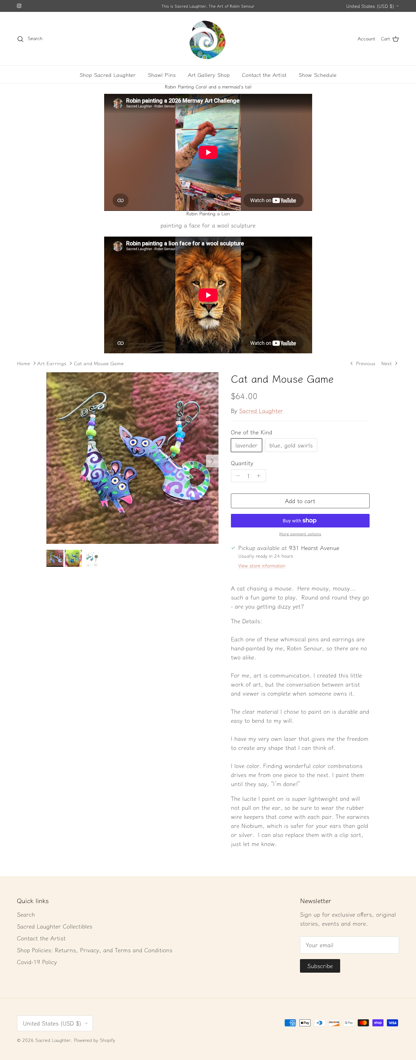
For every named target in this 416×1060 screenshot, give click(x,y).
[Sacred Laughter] (208, 39)
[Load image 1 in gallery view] (132, 458)
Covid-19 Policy (37, 962)
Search (26, 914)
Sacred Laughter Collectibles (54, 926)
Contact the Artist (264, 74)
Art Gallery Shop (209, 74)
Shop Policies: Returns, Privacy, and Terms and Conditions (94, 950)
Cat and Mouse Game (99, 363)
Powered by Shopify (94, 1040)
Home (23, 363)
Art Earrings (51, 363)
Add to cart (300, 501)
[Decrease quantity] (236, 476)
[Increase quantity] (260, 476)
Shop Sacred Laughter (108, 74)
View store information (261, 565)
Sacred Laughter (261, 410)
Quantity (242, 463)
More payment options (300, 533)
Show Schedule (317, 74)
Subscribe (320, 966)
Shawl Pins (162, 74)
